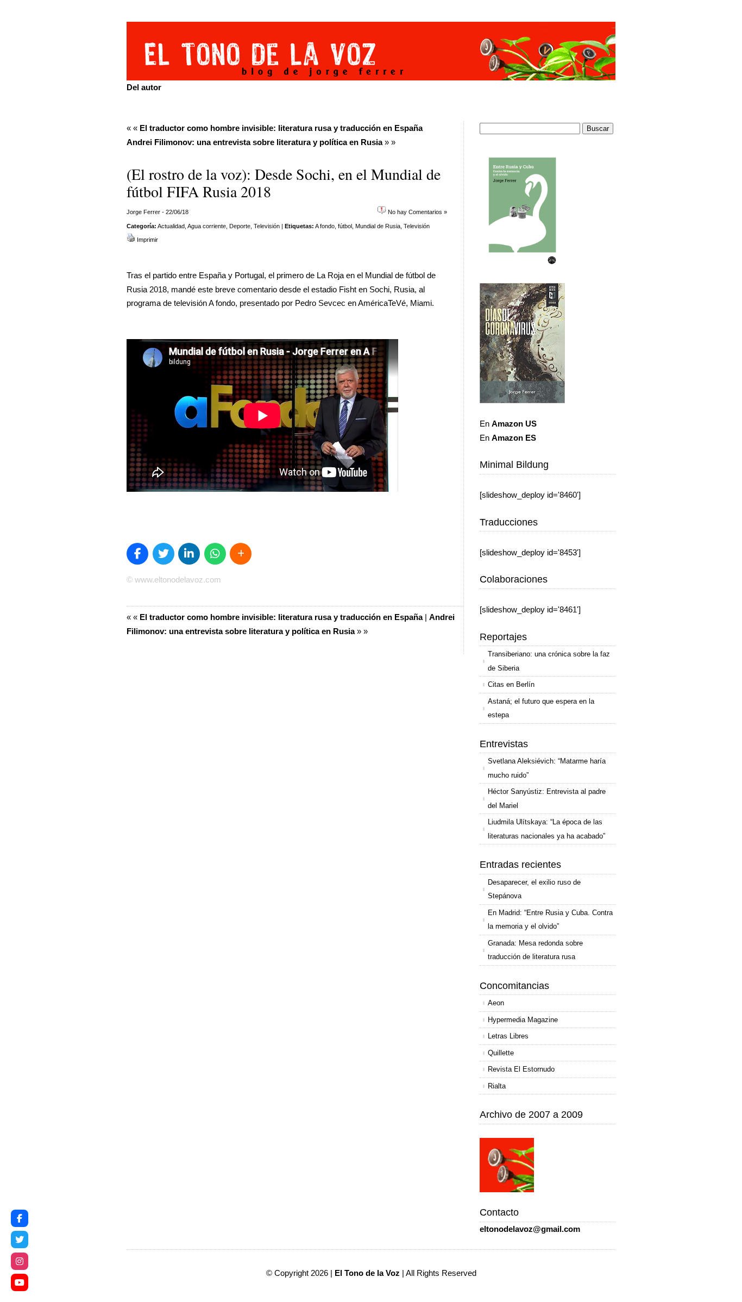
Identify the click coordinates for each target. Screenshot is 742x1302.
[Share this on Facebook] (137, 554)
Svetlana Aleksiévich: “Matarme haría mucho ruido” (547, 768)
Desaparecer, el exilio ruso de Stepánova (534, 889)
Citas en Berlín (511, 684)
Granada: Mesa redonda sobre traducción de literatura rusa (535, 950)
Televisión (267, 226)
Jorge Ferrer (143, 212)
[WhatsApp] (215, 554)
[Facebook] (19, 1218)
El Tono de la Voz (367, 1273)
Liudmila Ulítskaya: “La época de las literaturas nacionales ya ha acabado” (546, 829)
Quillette (501, 1053)
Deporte (239, 226)
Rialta (497, 1086)
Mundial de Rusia (377, 226)
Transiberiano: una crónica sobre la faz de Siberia (549, 661)
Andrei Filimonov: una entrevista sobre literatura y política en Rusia (254, 142)
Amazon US (514, 423)
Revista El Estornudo (521, 1069)
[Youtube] (19, 1282)
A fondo (325, 226)
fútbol (345, 226)
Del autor (144, 87)
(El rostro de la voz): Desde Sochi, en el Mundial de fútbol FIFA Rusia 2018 (284, 183)
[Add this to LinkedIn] (189, 554)
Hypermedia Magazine (523, 1020)
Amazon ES (514, 437)
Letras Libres (508, 1036)
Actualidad (171, 226)
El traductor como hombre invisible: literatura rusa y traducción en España (281, 128)
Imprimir (147, 239)
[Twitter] (19, 1239)
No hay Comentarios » (417, 212)
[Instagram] (19, 1261)
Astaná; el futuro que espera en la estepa (541, 708)
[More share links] (240, 554)
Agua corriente (206, 226)
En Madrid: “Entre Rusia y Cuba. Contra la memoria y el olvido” (550, 920)
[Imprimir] (131, 239)
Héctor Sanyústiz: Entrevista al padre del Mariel (547, 798)
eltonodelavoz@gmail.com (530, 1229)
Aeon (496, 1003)
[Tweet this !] (163, 554)
